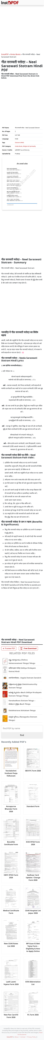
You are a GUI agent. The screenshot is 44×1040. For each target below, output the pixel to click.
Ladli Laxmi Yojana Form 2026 (11, 983)
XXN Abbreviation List (33, 983)
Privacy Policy (31, 1037)
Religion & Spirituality (29, 146)
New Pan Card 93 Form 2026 (11, 1016)
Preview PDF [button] (8, 648)
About (17, 1037)
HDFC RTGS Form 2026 (11, 876)
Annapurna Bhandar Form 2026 (11, 809)
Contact (22, 1037)
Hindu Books (15, 54)
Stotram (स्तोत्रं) (19, 142)
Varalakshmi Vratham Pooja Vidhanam (11, 773)
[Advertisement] (22, 29)
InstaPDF (5, 54)
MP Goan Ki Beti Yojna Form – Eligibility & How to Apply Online (33, 947)
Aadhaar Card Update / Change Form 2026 (33, 877)
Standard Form (33, 806)
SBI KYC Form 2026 (33, 771)
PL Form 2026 (33, 1015)
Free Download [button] (28, 648)
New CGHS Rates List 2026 (11, 944)
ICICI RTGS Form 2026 (33, 843)
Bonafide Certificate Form (11, 843)
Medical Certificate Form (11, 911)
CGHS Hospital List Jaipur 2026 (33, 911)
